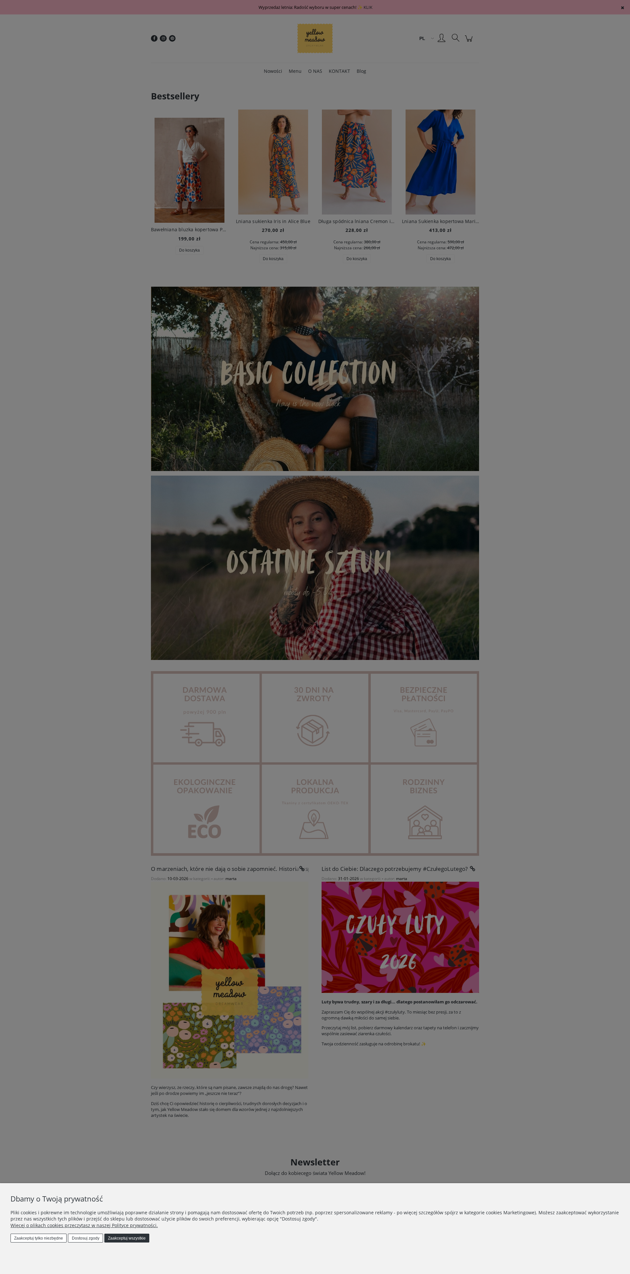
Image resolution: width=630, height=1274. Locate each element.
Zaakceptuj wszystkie (127, 1238)
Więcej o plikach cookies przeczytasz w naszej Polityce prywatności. (84, 1225)
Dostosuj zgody (85, 1238)
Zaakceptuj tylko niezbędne (38, 1238)
